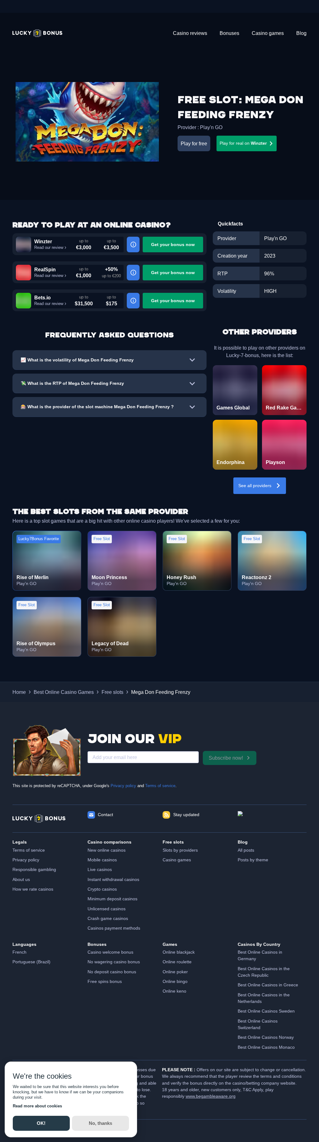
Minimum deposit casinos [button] (112, 898)
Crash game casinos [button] (108, 918)
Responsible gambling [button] (34, 869)
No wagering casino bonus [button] (114, 961)
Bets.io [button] (42, 297)
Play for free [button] (194, 143)
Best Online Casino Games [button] (64, 692)
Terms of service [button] (28, 850)
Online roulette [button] (177, 961)
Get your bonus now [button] (173, 244)
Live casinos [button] (100, 869)
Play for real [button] (243, 143)
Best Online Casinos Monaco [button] (266, 1047)
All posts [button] (246, 850)
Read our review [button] (48, 247)
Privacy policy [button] (25, 859)
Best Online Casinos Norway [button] (266, 1037)
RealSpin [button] (45, 269)
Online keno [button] (174, 991)
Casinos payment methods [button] (114, 928)
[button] (37, 33)
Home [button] (19, 692)
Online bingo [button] (175, 981)
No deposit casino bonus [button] (112, 971)
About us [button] (21, 879)
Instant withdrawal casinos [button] (113, 879)
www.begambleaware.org (211, 1096)
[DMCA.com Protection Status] (272, 818)
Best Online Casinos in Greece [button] (268, 984)
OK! (41, 1123)
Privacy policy (123, 786)
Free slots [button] (112, 692)
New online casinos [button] (107, 850)
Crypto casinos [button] (102, 889)
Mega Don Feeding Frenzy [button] (160, 692)
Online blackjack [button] (179, 952)
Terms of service (160, 786)
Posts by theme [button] (253, 859)
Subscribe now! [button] (226, 758)
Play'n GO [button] (211, 127)
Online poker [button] (175, 971)
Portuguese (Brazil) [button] (31, 961)
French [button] (19, 952)
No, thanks (100, 1123)
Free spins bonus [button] (105, 981)
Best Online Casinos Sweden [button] (266, 1011)
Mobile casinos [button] (102, 859)
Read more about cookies (37, 1106)
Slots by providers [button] (180, 850)
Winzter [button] (43, 241)
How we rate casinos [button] (32, 889)
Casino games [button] (177, 859)
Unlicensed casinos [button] (107, 908)
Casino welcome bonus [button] (110, 952)
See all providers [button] (254, 485)
